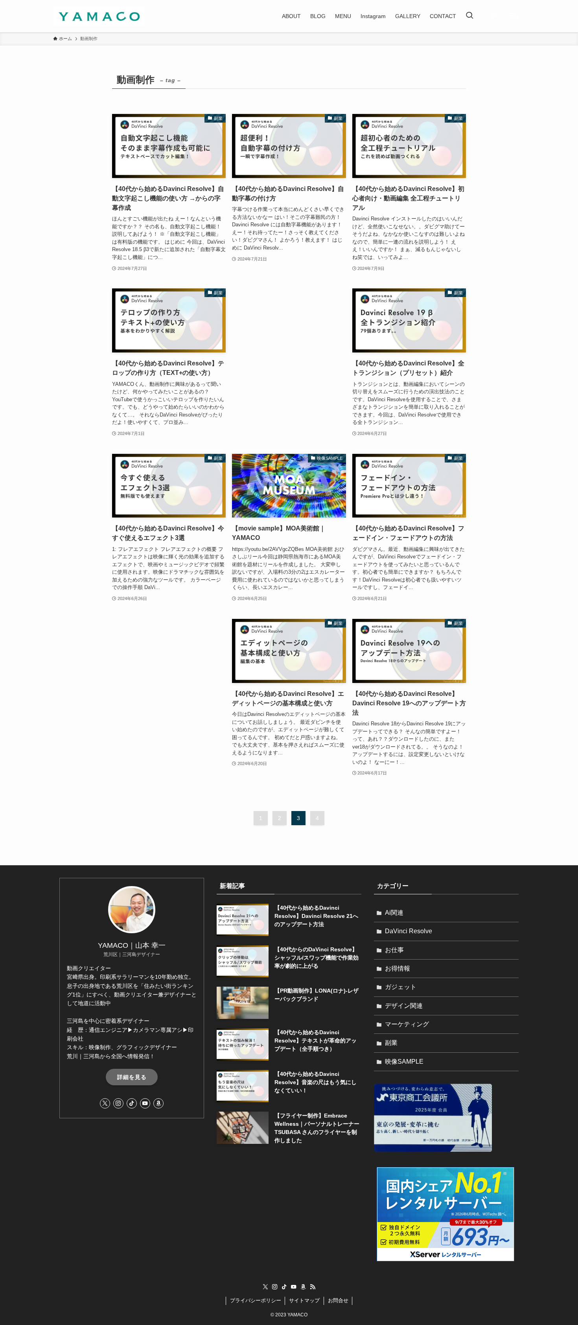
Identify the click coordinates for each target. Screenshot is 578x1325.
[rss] (312, 1286)
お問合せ (338, 1300)
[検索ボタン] (469, 16)
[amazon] (158, 1103)
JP (493, 16)
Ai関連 (394, 912)
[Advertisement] (289, 313)
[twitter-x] (105, 1103)
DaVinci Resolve (408, 931)
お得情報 (397, 968)
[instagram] (118, 1103)
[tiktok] (132, 1103)
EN (514, 16)
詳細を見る (132, 1077)
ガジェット (400, 987)
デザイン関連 (404, 1005)
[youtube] (145, 1103)
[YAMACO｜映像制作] (99, 16)
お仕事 (394, 950)
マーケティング (407, 1024)
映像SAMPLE (404, 1061)
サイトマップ (304, 1300)
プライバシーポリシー (255, 1300)
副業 (391, 1042)
